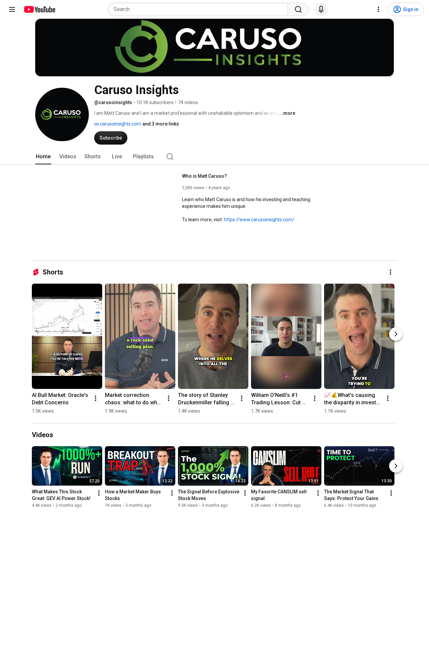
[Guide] (12, 9)
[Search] (298, 9)
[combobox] (200, 9)
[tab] (43, 157)
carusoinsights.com (120, 124)
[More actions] (390, 272)
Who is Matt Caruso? (204, 176)
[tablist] (214, 157)
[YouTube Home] (39, 9)
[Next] (396, 334)
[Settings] (378, 9)
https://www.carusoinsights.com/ (259, 219)
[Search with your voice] (321, 9)
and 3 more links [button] (160, 124)
